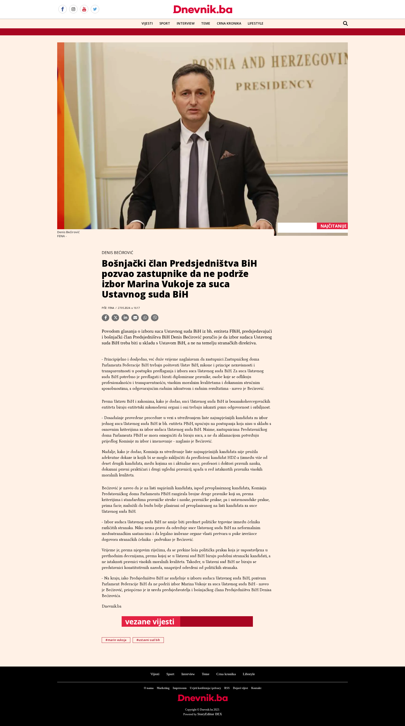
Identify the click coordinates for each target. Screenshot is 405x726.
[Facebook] (62, 9)
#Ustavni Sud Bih (148, 640)
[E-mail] (135, 317)
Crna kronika (226, 674)
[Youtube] (84, 9)
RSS (227, 688)
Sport (164, 23)
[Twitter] (95, 9)
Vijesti (147, 23)
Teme (205, 23)
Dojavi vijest (240, 688)
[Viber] (154, 317)
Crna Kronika (229, 23)
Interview (186, 23)
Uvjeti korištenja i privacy (205, 688)
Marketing (163, 688)
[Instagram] (73, 9)
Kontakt (256, 688)
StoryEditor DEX (209, 714)
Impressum (180, 688)
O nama (149, 688)
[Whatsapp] (145, 317)
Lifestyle (255, 23)
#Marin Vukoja (116, 640)
